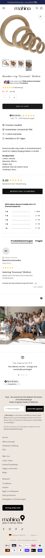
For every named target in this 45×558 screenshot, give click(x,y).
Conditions (6, 483)
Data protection (9, 495)
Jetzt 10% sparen (35, 409)
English (33, 535)
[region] (22, 363)
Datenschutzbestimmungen (13, 429)
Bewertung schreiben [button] (22, 191)
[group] (22, 181)
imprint (5, 487)
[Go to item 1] (5, 63)
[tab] (22, 241)
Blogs (4, 472)
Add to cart (22, 106)
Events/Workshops (10, 464)
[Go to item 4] (28, 65)
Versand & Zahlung (10, 446)
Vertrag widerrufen (13, 508)
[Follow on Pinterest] (16, 529)
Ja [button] (36, 283)
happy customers (9, 468)
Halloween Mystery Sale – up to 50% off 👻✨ (22, 2)
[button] (22, 87)
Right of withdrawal (10, 491)
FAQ (4, 449)
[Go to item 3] (21, 64)
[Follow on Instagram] (10, 529)
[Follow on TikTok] (22, 529)
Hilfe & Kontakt (8, 442)
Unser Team (7, 460)
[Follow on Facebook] (3, 529)
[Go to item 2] (13, 64)
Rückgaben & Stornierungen (14, 499)
